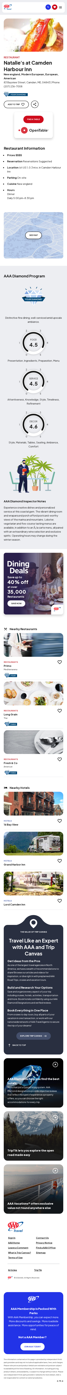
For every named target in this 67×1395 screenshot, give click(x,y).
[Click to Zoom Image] (33, 35)
